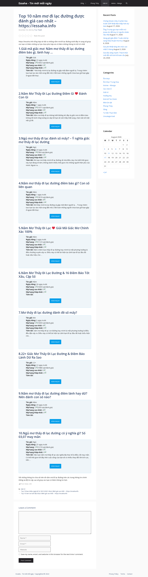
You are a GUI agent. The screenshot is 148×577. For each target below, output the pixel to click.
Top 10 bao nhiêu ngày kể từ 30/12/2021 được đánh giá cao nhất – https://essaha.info (49, 491)
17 (105, 157)
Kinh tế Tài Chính (110, 99)
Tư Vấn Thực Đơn (110, 113)
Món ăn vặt (107, 102)
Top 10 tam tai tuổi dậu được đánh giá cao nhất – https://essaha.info (44, 493)
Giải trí (105, 3)
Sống (82, 3)
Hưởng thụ (107, 96)
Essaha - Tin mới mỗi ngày (35, 3)
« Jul (105, 172)
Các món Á (107, 89)
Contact (129, 574)
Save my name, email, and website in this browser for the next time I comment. (52, 554)
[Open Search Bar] (126, 3)
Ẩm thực (106, 78)
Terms (122, 574)
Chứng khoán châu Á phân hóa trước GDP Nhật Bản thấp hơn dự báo (116, 23)
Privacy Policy (113, 574)
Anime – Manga (116, 3)
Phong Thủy (95, 3)
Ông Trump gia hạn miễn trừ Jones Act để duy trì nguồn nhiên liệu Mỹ (116, 32)
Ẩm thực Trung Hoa (111, 82)
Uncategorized (109, 116)
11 (109, 153)
